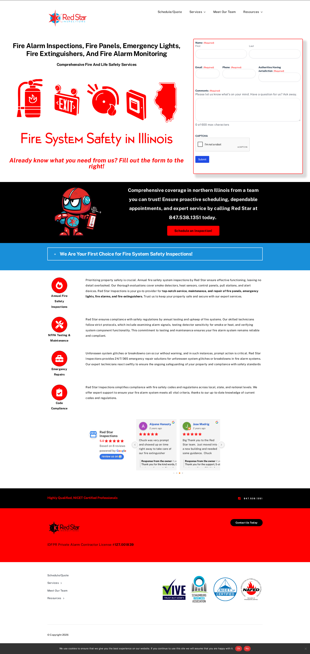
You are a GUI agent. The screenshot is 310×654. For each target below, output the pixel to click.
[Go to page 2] (179, 473)
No (247, 648)
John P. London (162, 424)
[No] (305, 648)
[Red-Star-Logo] (68, 8)
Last (251, 46)
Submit (202, 159)
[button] (155, 254)
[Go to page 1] (176, 473)
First (197, 46)
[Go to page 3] (182, 473)
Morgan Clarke (206, 424)
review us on (110, 456)
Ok (238, 648)
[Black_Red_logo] (64, 520)
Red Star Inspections (109, 434)
